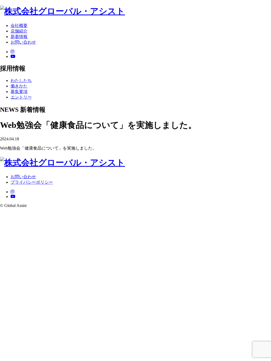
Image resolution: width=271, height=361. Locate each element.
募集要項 (19, 91)
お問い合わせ (23, 176)
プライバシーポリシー (32, 182)
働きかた (19, 86)
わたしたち (21, 80)
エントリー (21, 97)
